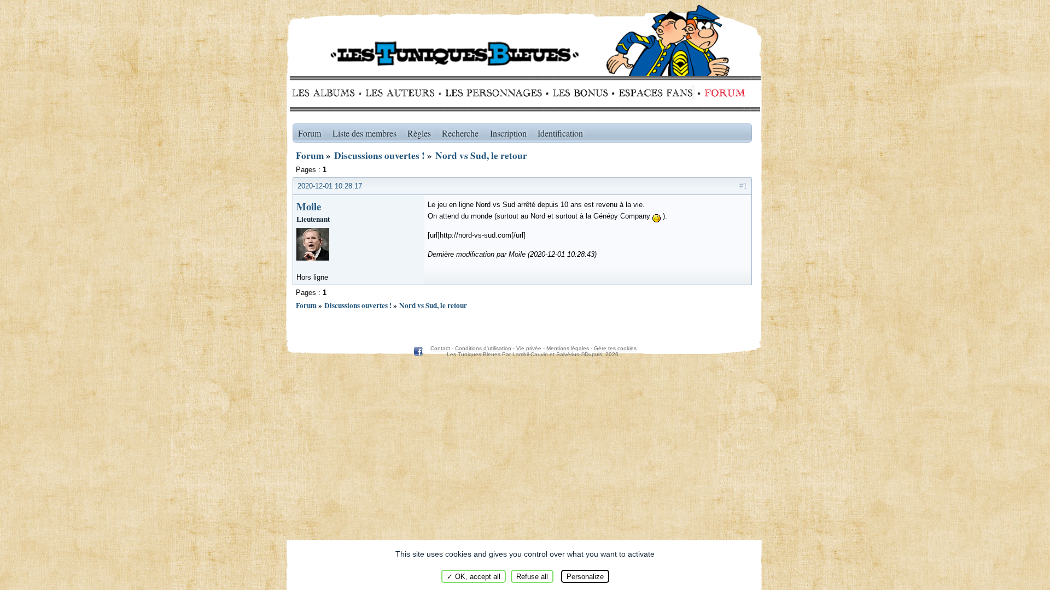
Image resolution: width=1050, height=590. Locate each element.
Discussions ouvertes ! (379, 155)
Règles (419, 133)
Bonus (579, 93)
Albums (327, 93)
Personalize (585, 577)
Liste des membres (364, 133)
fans (655, 93)
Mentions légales (567, 348)
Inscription (508, 133)
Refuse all (532, 577)
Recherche (460, 133)
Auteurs (404, 93)
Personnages (493, 93)
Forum (722, 93)
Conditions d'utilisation (483, 348)
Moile (308, 206)
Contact (440, 348)
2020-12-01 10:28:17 (330, 186)
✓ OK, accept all (473, 577)
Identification (560, 133)
